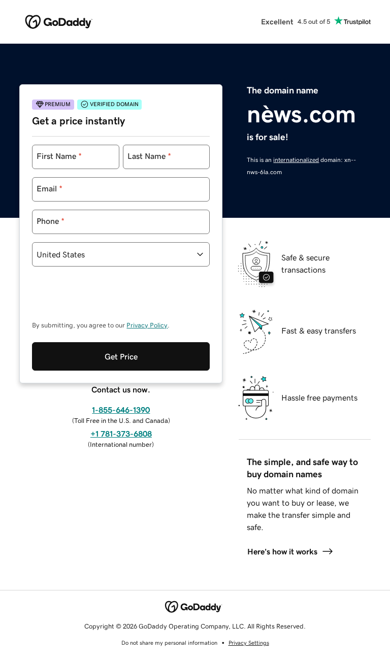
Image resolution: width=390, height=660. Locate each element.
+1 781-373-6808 (121, 434)
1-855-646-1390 (121, 410)
